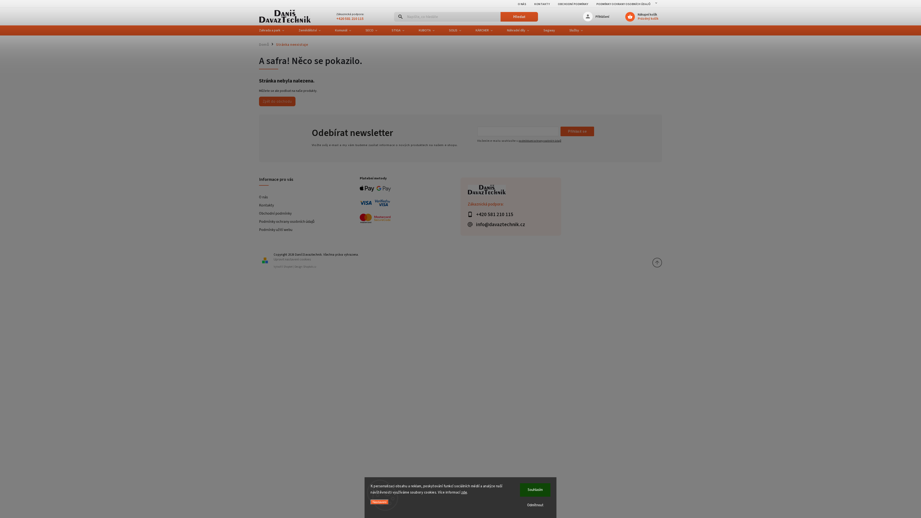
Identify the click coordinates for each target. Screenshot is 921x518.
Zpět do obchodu (277, 101)
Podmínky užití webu (275, 229)
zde (464, 492)
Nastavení (379, 502)
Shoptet (288, 267)
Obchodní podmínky (573, 4)
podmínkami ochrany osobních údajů (540, 141)
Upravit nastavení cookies (292, 259)
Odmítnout (535, 505)
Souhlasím (535, 489)
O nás (522, 4)
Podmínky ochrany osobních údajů (623, 4)
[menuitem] (275, 30)
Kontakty (542, 4)
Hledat (519, 17)
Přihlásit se (577, 131)
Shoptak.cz (309, 267)
